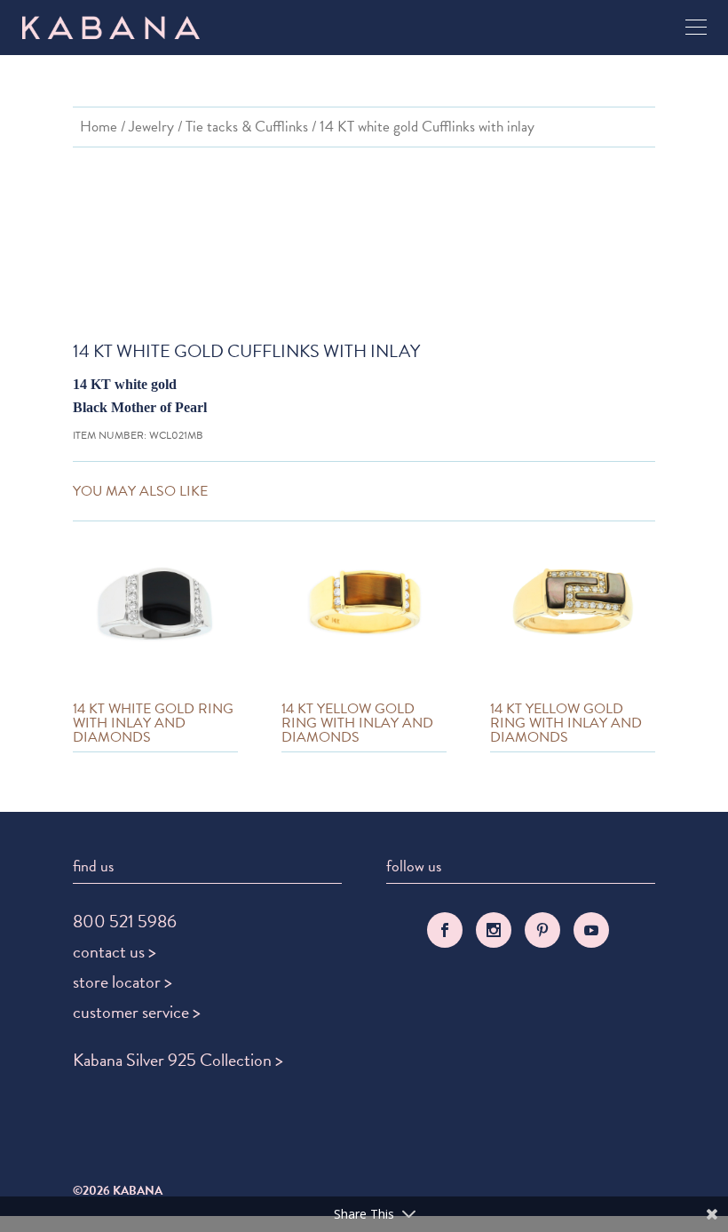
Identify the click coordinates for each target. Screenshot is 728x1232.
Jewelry (151, 126)
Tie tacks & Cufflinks (247, 126)
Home (98, 126)
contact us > (114, 951)
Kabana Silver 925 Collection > (178, 1059)
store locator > (122, 981)
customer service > (137, 1011)
